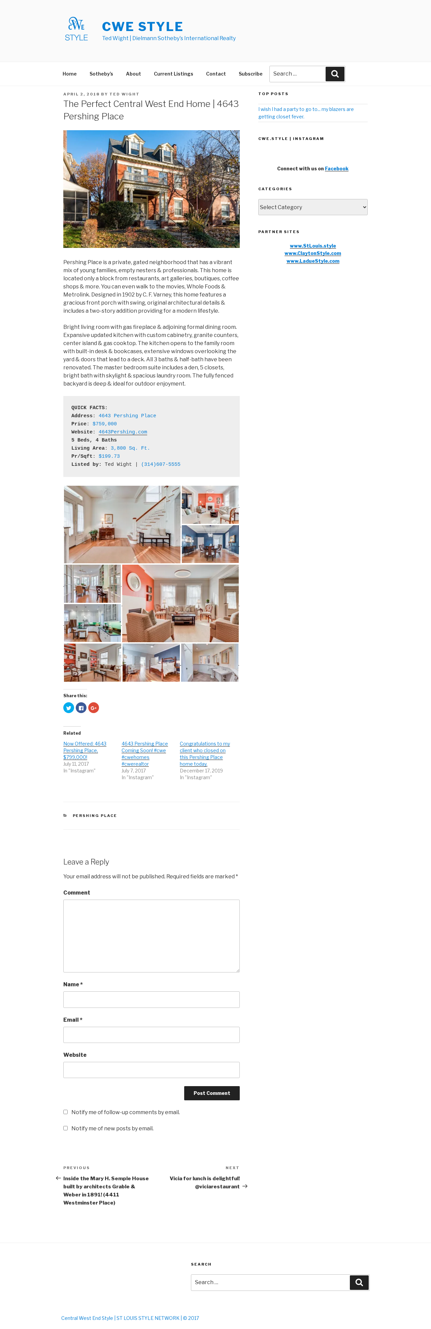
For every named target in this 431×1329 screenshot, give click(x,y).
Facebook (337, 168)
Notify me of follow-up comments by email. (125, 1112)
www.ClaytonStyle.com (313, 253)
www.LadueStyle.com (313, 261)
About (133, 74)
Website (75, 1055)
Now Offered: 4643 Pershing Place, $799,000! (84, 750)
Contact (216, 74)
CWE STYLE (143, 26)
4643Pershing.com (123, 432)
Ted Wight (124, 94)
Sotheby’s (101, 74)
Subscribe (251, 74)
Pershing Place (95, 815)
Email (72, 1020)
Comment (76, 892)
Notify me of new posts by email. (112, 1128)
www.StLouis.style (313, 246)
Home (70, 74)
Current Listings (173, 74)
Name (73, 984)
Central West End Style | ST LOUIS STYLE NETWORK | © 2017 (130, 1318)
